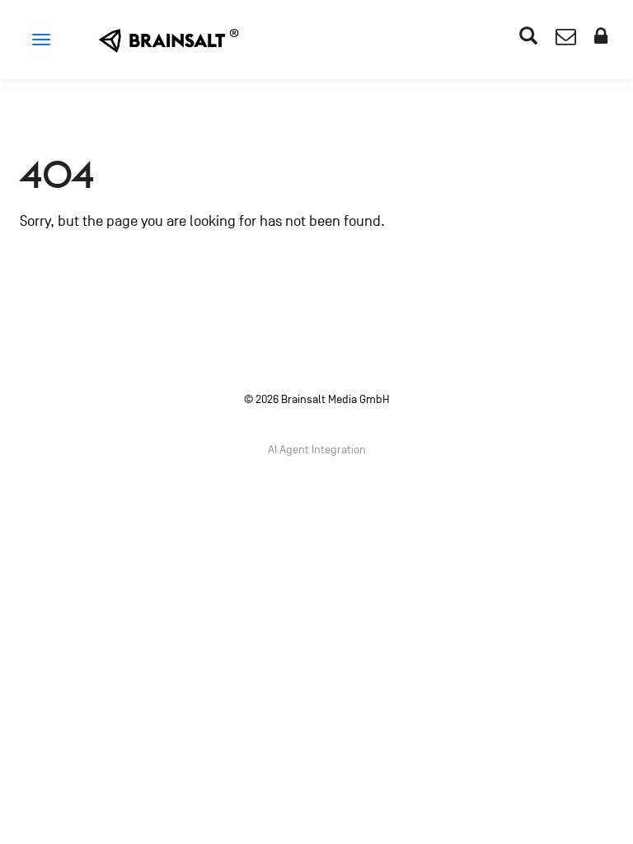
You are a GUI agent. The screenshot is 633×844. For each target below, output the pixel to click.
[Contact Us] (565, 39)
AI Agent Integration (317, 449)
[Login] (601, 39)
